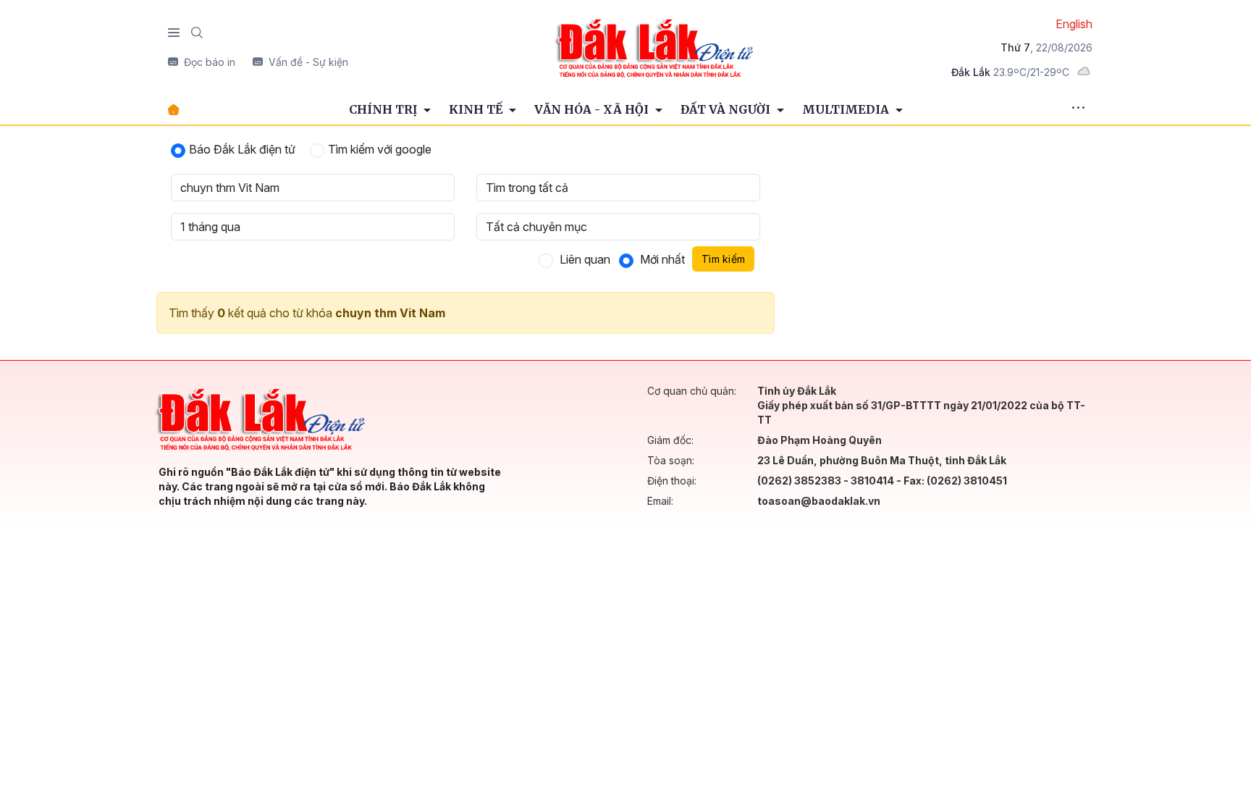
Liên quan (585, 259)
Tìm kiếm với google (379, 149)
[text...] (654, 47)
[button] (1078, 109)
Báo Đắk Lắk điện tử (242, 149)
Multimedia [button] (847, 109)
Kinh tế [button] (477, 109)
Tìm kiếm (723, 259)
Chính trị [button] (384, 109)
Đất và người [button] (727, 109)
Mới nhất (662, 259)
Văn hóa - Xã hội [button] (593, 109)
